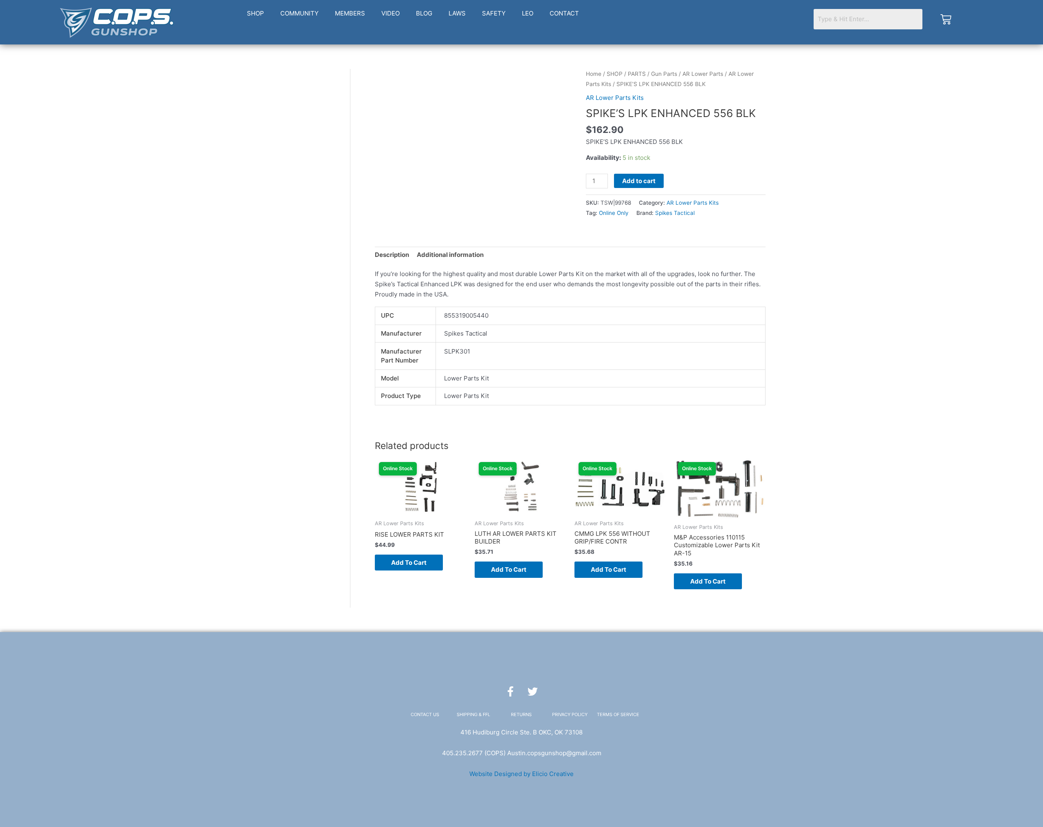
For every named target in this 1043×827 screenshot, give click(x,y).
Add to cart (639, 181)
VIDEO (390, 13)
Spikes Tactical (675, 213)
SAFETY (494, 13)
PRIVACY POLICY (570, 714)
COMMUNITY (299, 13)
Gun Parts (664, 74)
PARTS (637, 74)
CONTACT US (425, 714)
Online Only (614, 213)
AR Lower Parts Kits (615, 98)
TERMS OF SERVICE (618, 714)
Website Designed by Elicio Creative (521, 774)
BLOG (424, 13)
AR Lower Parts (702, 74)
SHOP (255, 13)
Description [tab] (392, 255)
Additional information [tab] (450, 255)
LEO (527, 13)
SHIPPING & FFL (473, 714)
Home (593, 74)
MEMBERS (350, 13)
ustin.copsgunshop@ (541, 753)
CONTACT (564, 13)
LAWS (457, 13)
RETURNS (521, 714)
